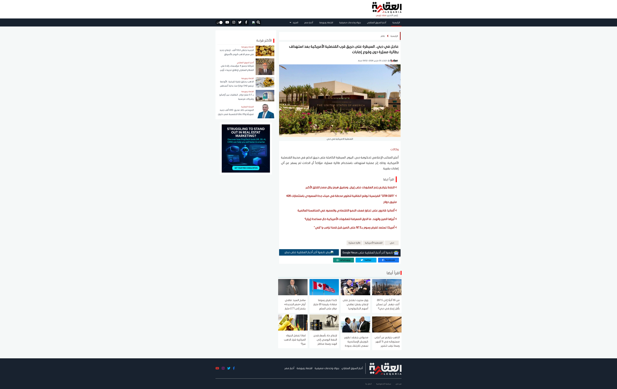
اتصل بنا (368, 384)
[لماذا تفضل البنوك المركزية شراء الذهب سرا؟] (293, 322)
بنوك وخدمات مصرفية (350, 22)
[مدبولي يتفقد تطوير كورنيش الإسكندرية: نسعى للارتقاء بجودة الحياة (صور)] (355, 324)
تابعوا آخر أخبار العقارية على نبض (305, 252)
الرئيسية (396, 22)
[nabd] (252, 22)
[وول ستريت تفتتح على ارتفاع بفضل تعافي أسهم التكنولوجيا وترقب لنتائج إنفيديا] (355, 287)
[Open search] (258, 23)
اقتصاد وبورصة (326, 22)
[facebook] (246, 22)
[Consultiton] (246, 148)
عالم (383, 36)
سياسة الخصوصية (383, 384)
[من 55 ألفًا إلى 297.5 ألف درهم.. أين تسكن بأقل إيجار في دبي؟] (387, 287)
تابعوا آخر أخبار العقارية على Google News (368, 252)
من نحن (399, 384)
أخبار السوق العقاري (376, 22)
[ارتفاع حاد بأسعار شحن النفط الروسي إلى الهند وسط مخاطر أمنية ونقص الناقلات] (324, 322)
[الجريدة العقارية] (387, 7)
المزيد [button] (295, 22)
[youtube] (227, 22)
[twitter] (240, 22)
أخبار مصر (308, 22)
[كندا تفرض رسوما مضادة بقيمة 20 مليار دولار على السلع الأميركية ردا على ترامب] (324, 287)
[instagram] (233, 22)
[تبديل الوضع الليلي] (219, 22)
